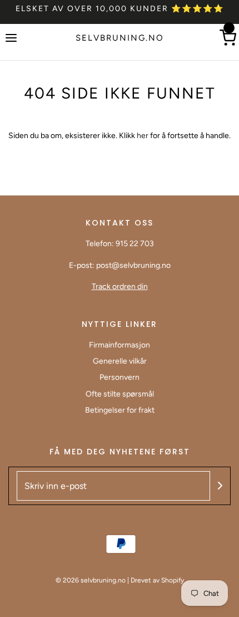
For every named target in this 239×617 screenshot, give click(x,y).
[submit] (220, 485)
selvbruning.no (120, 38)
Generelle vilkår (120, 361)
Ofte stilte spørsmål (120, 394)
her (143, 135)
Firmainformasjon (119, 345)
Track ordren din (120, 286)
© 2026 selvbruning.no (91, 580)
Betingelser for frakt (120, 410)
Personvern (119, 377)
